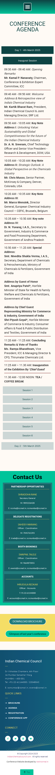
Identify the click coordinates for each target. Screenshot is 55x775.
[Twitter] (15, 738)
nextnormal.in (42, 761)
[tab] (27, 50)
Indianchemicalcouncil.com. (19, 756)
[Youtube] (31, 738)
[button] (28, 7)
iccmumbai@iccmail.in (17, 688)
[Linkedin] (23, 738)
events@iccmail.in (38, 688)
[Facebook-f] (8, 738)
